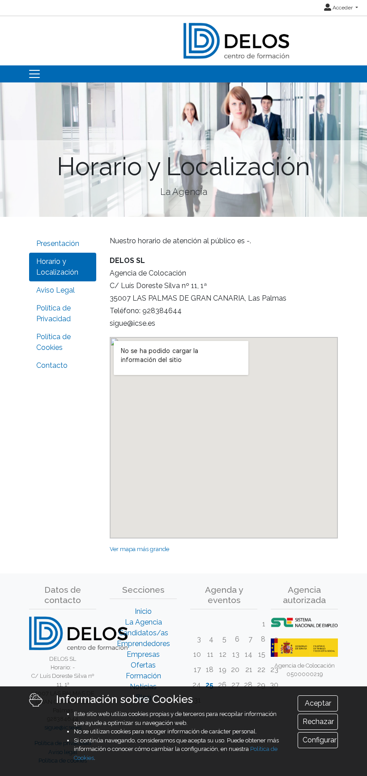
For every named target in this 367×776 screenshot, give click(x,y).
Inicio (143, 611)
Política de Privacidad (53, 313)
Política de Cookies (53, 342)
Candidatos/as (143, 633)
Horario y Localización (57, 266)
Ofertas (143, 665)
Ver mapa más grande (139, 549)
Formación (143, 676)
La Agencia (143, 622)
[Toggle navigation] (34, 73)
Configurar (320, 740)
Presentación (57, 243)
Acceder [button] (342, 7)
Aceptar (318, 703)
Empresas (143, 654)
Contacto (52, 365)
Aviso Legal (55, 290)
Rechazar (318, 721)
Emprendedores (143, 643)
